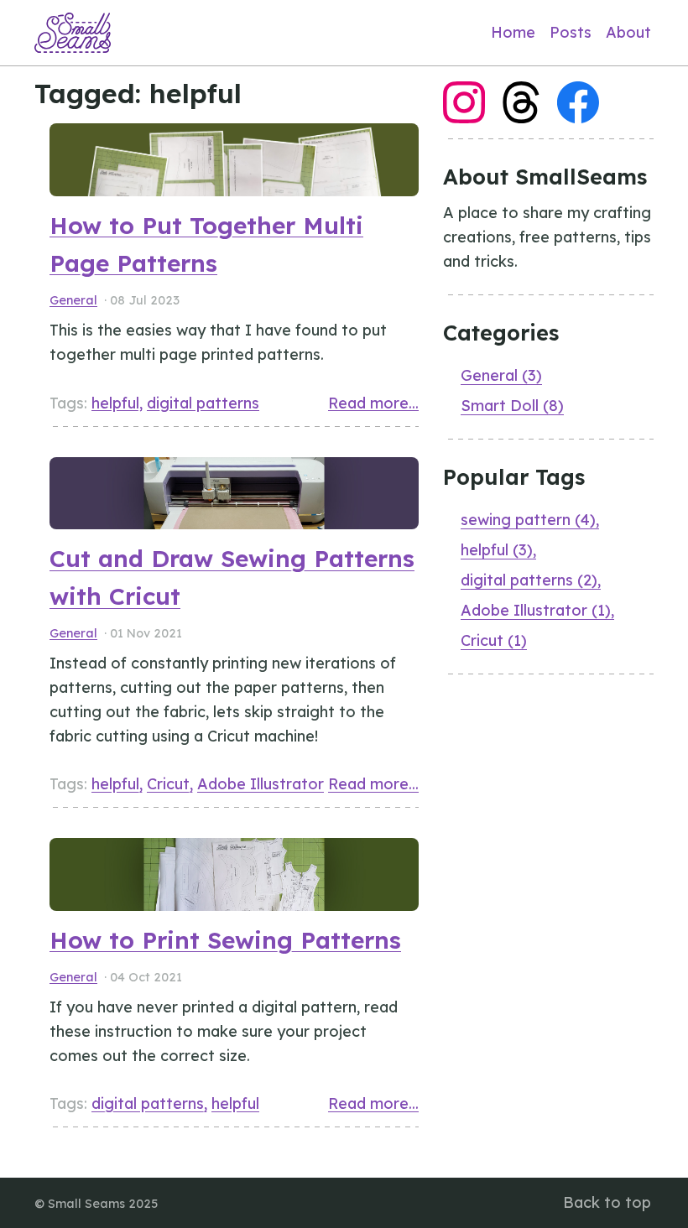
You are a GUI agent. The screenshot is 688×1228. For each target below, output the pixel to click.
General (73, 300)
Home (513, 32)
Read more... (373, 403)
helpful (115, 403)
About (628, 32)
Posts (571, 32)
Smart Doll (512, 405)
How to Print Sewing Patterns (225, 940)
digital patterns (203, 403)
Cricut (168, 784)
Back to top (607, 1202)
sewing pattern (528, 519)
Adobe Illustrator (260, 784)
